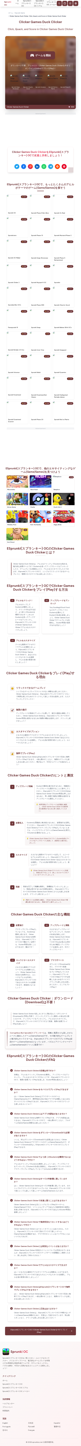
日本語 (30, 1423)
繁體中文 (57, 1426)
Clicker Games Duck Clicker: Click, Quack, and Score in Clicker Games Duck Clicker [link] (38, 16)
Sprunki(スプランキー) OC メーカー (16, 1391)
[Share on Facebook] (23, 166)
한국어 (5, 1430)
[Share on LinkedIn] (37, 166)
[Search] (59, 3)
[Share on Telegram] (50, 166)
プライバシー (8, 1407)
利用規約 (6, 1411)
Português (7, 1426)
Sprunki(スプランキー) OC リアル (15, 1388)
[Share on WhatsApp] (43, 166)
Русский (31, 1426)
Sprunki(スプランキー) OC (12, 1384)
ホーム (10, 13)
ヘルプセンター (8, 1403)
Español (57, 1423)
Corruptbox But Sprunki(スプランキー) (27, 1033)
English (5, 1423)
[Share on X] (16, 166)
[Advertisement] (40, 129)
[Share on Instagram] (30, 166)
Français (31, 1430)
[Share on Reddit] (57, 166)
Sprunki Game (20, 13)
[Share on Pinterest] (64, 166)
